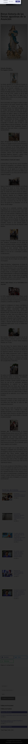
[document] (14, 372)
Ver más (11, 1)
